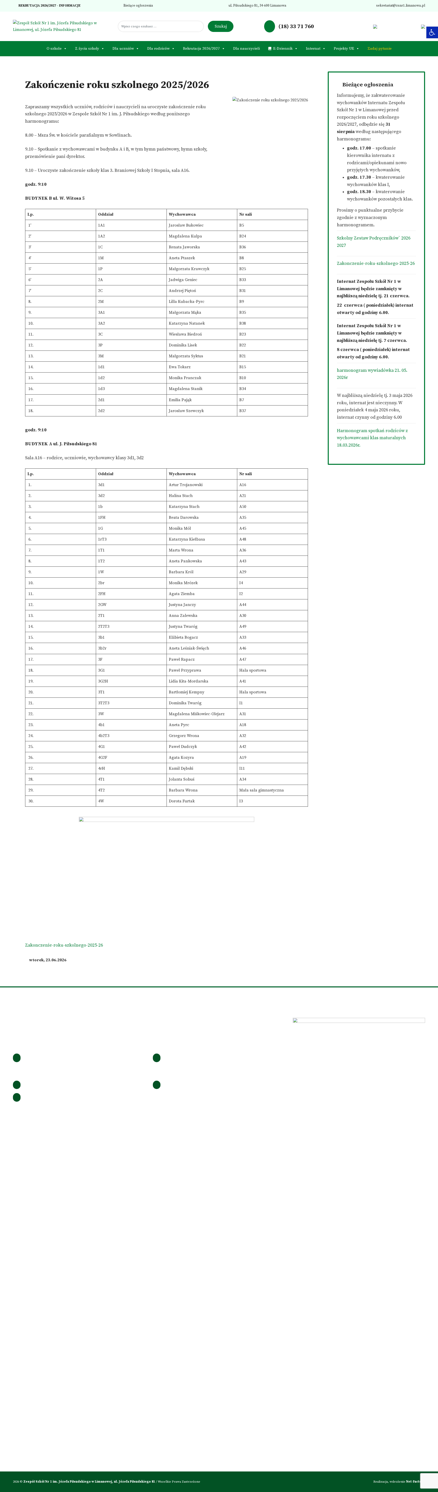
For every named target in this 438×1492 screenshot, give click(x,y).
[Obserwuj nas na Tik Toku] (359, 26)
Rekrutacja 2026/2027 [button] (201, 48)
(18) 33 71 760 (295, 26)
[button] (432, 32)
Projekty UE (344, 48)
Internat (313, 48)
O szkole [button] (54, 48)
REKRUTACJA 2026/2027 (37, 6)
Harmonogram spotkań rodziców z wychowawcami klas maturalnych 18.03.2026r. (372, 438)
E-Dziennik (283, 48)
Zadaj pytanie (380, 48)
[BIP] (375, 26)
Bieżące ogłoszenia (138, 6)
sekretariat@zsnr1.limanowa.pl (400, 6)
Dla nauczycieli (246, 48)
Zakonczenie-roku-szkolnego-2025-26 (64, 945)
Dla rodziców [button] (158, 48)
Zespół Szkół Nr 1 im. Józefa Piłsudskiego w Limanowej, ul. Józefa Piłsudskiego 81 (89, 1482)
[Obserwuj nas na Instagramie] (351, 26)
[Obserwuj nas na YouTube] (367, 26)
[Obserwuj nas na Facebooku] (343, 26)
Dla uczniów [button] (123, 48)
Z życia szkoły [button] (87, 48)
